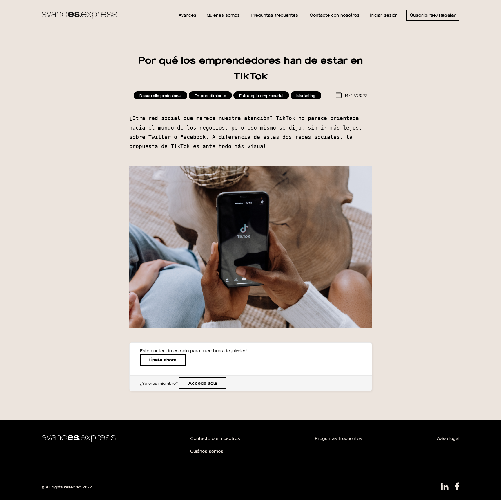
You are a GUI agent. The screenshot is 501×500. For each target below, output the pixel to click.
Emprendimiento (210, 95)
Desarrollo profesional (160, 95)
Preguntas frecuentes (338, 438)
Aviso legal (448, 438)
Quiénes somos (206, 451)
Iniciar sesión (384, 15)
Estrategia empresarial (261, 95)
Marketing (305, 95)
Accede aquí (202, 383)
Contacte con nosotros (215, 438)
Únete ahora (162, 360)
